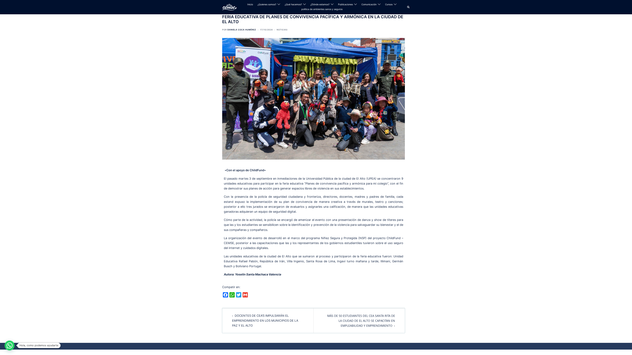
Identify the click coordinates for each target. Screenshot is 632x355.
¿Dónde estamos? (319, 4)
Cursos (389, 4)
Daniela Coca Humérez (241, 29)
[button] (408, 7)
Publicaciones (345, 4)
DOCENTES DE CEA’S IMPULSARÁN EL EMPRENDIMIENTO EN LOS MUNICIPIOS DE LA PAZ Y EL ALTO (265, 320)
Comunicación (369, 4)
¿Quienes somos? (267, 4)
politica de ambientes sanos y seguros (321, 9)
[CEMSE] (229, 7)
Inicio (250, 4)
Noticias (282, 29)
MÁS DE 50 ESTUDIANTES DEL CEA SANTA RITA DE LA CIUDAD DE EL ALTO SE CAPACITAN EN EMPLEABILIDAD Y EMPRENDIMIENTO (361, 321)
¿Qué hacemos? (293, 4)
